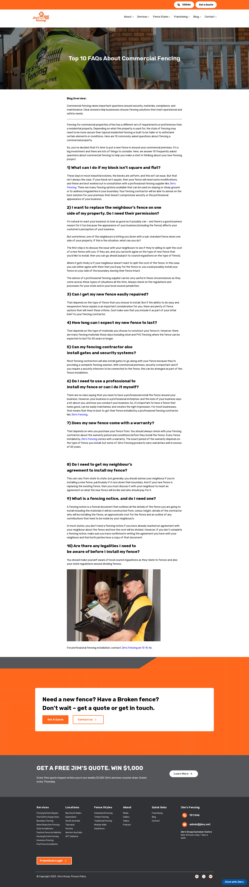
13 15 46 (147, 647)
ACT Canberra (71, 836)
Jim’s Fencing (79, 414)
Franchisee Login (51, 860)
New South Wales (73, 813)
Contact (156, 821)
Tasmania (69, 825)
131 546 (194, 815)
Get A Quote (55, 719)
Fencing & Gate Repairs (47, 813)
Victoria (69, 828)
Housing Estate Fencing (48, 836)
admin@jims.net (200, 824)
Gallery (126, 817)
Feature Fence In (44, 832)
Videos (126, 821)
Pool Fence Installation (47, 844)
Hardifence (99, 828)
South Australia (72, 821)
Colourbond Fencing (103, 813)
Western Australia (73, 832)
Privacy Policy (78, 876)
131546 (186, 4)
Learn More (181, 773)
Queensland (70, 817)
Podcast (127, 825)
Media (125, 813)
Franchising (157, 813)
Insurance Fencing (45, 840)
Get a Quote (206, 4)
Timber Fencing (101, 817)
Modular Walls (100, 825)
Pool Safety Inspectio (47, 817)
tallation (57, 832)
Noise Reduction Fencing (48, 825)
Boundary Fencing (45, 821)
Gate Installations (45, 828)
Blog (154, 817)
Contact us (85, 719)
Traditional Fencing (103, 821)
